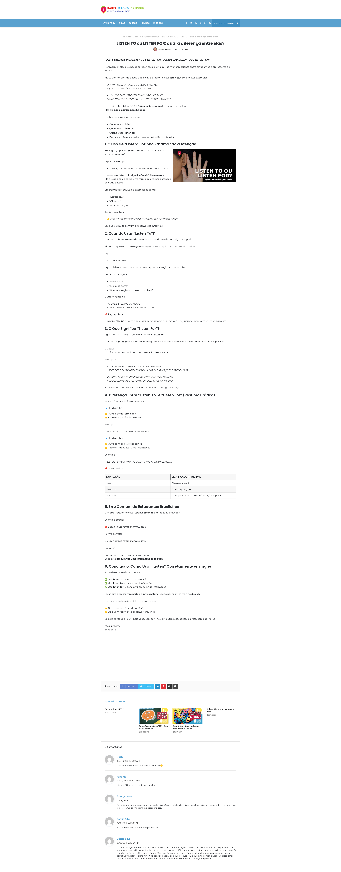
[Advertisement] (170, 654)
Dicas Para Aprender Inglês (146, 36)
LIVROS (146, 23)
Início (128, 36)
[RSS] (210, 23)
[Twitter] (191, 23)
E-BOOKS (158, 23)
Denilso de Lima (164, 49)
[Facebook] (186, 23)
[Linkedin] (196, 23)
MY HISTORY (108, 23)
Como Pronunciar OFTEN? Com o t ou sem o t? (154, 727)
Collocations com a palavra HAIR (220, 710)
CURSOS (133, 23)
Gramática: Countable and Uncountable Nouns (185, 727)
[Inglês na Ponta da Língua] (123, 10)
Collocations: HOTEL (114, 709)
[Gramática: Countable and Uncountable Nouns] (187, 716)
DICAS (122, 23)
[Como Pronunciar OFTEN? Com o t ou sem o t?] (154, 716)
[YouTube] (200, 23)
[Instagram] (205, 23)
